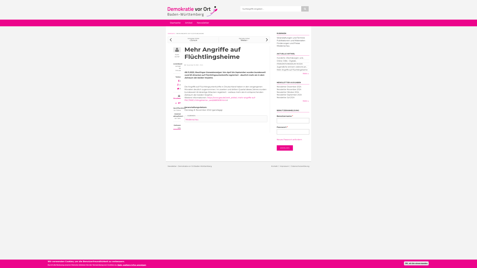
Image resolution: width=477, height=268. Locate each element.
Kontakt (274, 166)
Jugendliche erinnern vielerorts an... (292, 67)
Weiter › (244, 40)
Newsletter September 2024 (289, 95)
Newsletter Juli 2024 (286, 97)
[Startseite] (192, 11)
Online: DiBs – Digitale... (287, 61)
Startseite (175, 22)
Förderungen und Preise (288, 43)
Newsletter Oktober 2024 (288, 92)
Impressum (284, 166)
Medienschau (192, 119)
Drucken (177, 98)
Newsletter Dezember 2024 (289, 87)
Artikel (188, 22)
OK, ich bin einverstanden (416, 263)
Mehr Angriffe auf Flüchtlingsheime (292, 70)
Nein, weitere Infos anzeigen (132, 265)
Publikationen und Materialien (291, 40)
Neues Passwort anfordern (289, 139)
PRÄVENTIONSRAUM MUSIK (290, 64)
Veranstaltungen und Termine (291, 38)
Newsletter (203, 22)
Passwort (282, 127)
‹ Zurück (193, 40)
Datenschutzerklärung (300, 166)
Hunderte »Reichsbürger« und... (290, 58)
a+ (179, 102)
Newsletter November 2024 (289, 89)
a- (176, 103)
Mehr (305, 73)
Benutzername (285, 116)
